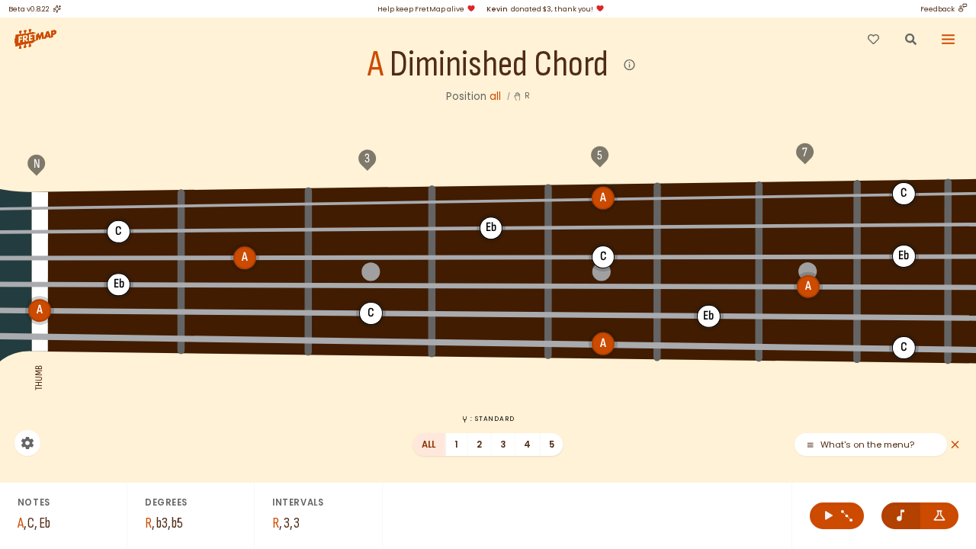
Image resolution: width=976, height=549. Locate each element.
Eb (491, 228)
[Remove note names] (900, 515)
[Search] (910, 39)
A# (708, 196)
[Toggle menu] (949, 39)
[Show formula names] (939, 515)
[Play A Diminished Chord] (837, 515)
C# (245, 230)
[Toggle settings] (27, 443)
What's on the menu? (867, 445)
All (429, 444)
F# (245, 202)
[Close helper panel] (955, 444)
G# (491, 199)
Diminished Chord (499, 65)
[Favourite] (873, 39)
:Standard (492, 418)
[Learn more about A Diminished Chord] (630, 65)
